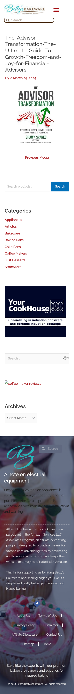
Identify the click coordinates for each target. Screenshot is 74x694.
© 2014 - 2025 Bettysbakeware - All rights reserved (37, 684)
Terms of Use (47, 616)
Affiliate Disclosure (25, 634)
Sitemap (28, 644)
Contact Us (54, 634)
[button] (56, 10)
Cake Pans (13, 247)
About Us (23, 616)
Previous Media (37, 157)
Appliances (13, 220)
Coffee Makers (16, 253)
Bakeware (12, 233)
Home (47, 644)
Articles (11, 227)
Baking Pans (14, 240)
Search (60, 186)
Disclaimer (50, 625)
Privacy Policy (25, 625)
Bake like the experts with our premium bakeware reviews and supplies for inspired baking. (37, 670)
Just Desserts (15, 260)
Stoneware (13, 267)
